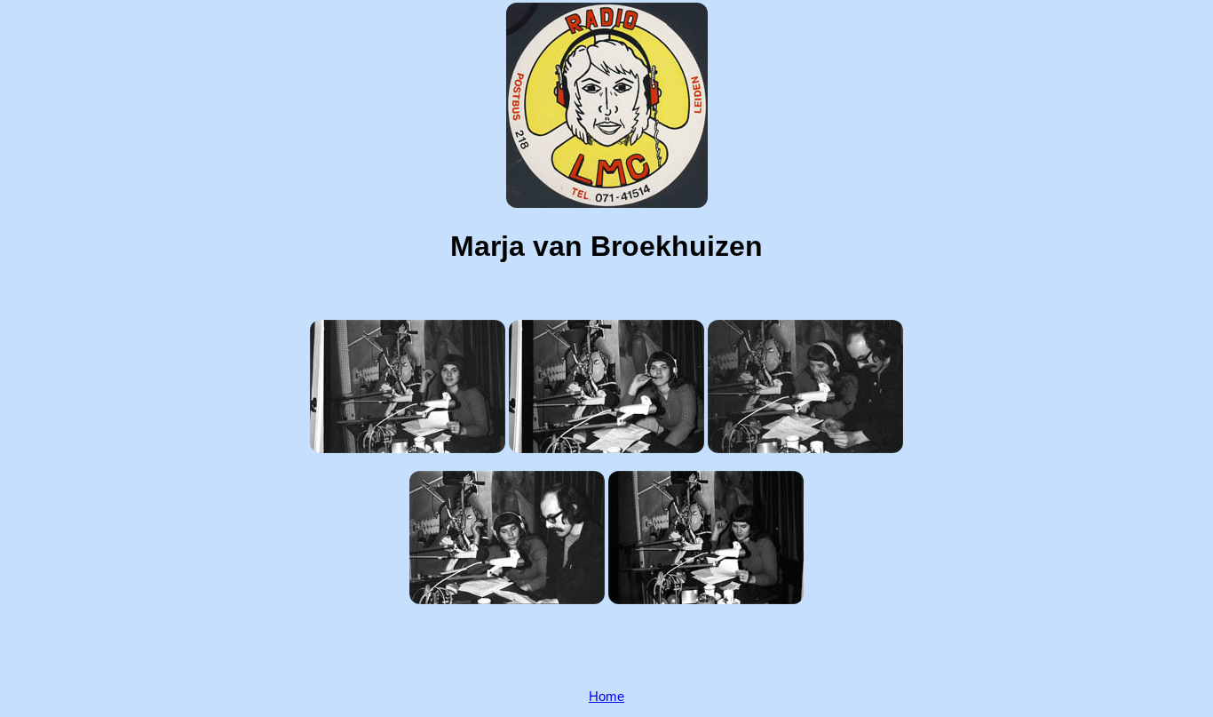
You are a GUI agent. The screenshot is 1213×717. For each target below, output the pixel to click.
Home (606, 696)
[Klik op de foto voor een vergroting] (407, 386)
